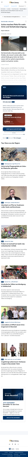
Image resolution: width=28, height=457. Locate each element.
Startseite (3, 9)
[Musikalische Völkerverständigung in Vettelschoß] (14, 272)
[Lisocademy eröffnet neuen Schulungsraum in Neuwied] (14, 312)
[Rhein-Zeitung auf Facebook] (12, 444)
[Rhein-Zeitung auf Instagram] (15, 444)
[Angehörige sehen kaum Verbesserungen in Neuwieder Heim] (14, 349)
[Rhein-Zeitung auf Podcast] (18, 444)
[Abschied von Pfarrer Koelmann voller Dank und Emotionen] (14, 193)
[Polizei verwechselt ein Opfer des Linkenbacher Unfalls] (14, 231)
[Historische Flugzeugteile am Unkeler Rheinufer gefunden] (14, 154)
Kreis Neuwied (15, 9)
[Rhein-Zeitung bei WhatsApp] (9, 444)
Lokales (8, 9)
